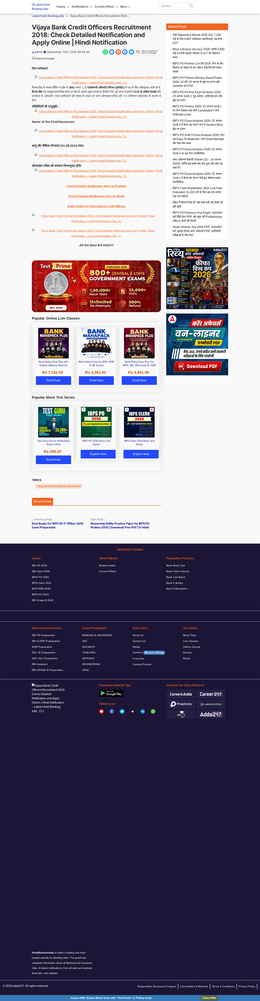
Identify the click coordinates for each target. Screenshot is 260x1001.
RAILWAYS (88, 646)
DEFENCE (88, 658)
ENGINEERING (91, 664)
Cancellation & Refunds (194, 986)
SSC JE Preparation (44, 652)
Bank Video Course (177, 571)
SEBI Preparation (42, 646)
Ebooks (187, 652)
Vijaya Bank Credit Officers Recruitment (58, 486)
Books (186, 658)
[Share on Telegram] (111, 52)
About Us (138, 635)
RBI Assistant (39, 664)
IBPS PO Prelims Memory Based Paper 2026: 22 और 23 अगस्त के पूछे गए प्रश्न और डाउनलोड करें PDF (197, 81)
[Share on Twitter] (131, 52)
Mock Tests (189, 635)
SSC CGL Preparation (45, 658)
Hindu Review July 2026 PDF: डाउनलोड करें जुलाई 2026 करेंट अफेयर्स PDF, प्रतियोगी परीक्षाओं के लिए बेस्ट (197, 231)
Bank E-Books (174, 583)
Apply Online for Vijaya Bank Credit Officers (96, 206)
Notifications (80, 6)
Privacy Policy (247, 986)
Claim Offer (209, 997)
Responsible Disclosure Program (156, 986)
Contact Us (139, 641)
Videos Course (191, 646)
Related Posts (42, 501)
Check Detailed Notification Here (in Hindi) (96, 196)
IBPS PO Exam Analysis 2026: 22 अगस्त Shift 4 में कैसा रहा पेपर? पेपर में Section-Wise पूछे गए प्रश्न (198, 124)
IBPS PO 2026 (40, 577)
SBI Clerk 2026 (41, 571)
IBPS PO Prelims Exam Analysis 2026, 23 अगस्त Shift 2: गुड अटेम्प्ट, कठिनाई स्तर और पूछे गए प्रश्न (197, 96)
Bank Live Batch (175, 577)
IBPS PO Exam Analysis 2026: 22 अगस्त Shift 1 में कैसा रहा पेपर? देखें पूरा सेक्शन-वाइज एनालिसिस (197, 177)
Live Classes (190, 641)
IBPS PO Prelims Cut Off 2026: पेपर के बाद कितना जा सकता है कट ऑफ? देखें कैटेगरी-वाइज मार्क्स (198, 67)
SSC (84, 641)
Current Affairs (104, 6)
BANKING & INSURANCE (97, 635)
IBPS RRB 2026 (41, 588)
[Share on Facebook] (125, 52)
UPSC (85, 670)
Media (136, 646)
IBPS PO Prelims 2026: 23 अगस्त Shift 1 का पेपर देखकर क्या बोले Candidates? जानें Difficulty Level (197, 110)
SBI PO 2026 (39, 565)
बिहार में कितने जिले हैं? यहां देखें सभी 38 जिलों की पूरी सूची (198, 204)
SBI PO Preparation (43, 635)
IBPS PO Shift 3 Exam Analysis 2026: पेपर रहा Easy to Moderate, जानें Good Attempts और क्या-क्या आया (198, 139)
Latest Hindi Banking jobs (48, 15)
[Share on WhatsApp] (105, 52)
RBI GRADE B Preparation (47, 670)
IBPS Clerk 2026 (41, 583)
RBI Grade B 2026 (43, 600)
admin (39, 52)
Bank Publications (176, 588)
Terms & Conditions (223, 986)
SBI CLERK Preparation (46, 641)
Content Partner (142, 664)
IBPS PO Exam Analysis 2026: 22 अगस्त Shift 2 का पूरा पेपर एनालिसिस (197, 151)
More (123, 6)
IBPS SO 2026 (40, 594)
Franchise (139, 658)
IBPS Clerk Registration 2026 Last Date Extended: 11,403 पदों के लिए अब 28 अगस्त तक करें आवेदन (197, 192)
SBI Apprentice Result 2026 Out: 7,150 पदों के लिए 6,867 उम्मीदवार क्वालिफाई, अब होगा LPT (197, 38)
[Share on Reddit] (118, 52)
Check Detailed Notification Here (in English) (96, 186)
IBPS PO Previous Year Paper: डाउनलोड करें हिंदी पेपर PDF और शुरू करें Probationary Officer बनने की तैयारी (197, 216)
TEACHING (89, 652)
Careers (148, 652)
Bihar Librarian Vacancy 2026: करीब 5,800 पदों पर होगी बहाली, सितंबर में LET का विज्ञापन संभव (198, 53)
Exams (61, 6)
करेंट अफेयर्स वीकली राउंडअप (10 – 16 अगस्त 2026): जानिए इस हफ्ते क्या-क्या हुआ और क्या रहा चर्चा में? (198, 163)
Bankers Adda (107, 565)
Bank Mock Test (175, 565)
